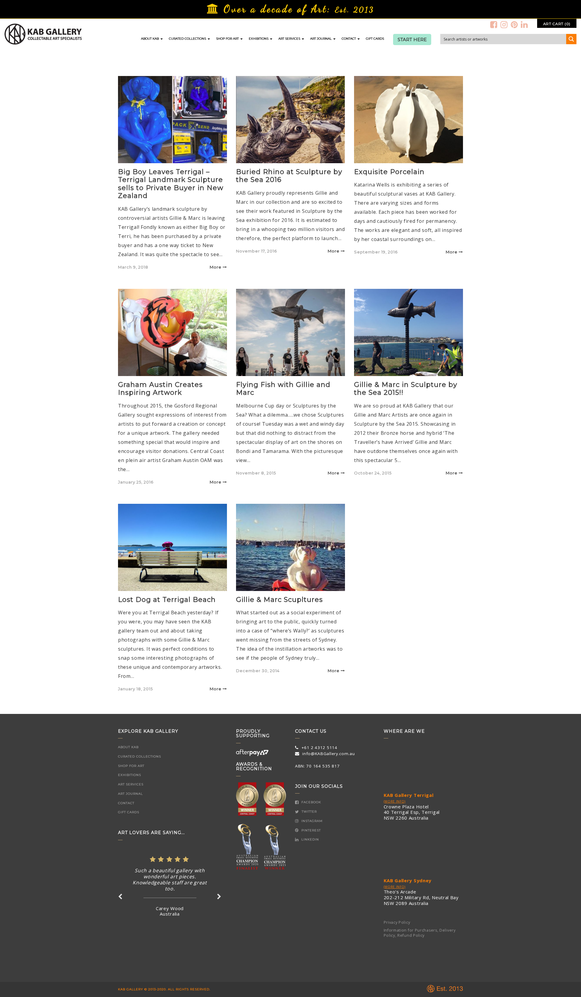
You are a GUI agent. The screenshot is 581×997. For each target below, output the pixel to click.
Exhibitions (259, 39)
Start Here (412, 39)
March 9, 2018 (133, 267)
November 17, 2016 (256, 251)
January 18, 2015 (135, 688)
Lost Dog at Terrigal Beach (167, 600)
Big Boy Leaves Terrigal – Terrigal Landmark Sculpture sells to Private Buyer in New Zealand (170, 184)
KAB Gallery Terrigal (409, 795)
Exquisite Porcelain (389, 172)
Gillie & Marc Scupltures (279, 600)
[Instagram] (504, 24)
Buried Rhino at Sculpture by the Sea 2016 (289, 176)
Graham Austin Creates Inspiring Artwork (160, 389)
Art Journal (321, 39)
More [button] (216, 267)
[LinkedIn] (524, 24)
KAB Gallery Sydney (408, 880)
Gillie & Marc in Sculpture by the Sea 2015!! (405, 389)
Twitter (308, 812)
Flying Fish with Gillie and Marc (283, 389)
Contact (349, 39)
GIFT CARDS (375, 39)
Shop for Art (228, 39)
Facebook (310, 802)
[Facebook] (493, 24)
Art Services (289, 39)
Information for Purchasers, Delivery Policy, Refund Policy (420, 933)
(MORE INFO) (395, 801)
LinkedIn (309, 839)
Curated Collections (188, 39)
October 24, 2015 (373, 472)
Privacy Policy (397, 922)
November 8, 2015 (256, 472)
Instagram (311, 821)
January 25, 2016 (135, 482)
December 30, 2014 (258, 670)
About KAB (150, 39)
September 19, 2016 (376, 251)
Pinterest (310, 830)
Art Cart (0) (556, 23)
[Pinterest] (514, 24)
